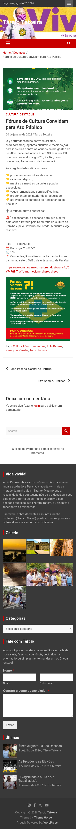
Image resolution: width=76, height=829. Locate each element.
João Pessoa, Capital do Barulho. (31, 369)
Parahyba (12, 350)
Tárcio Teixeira (22, 22)
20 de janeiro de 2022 (19, 134)
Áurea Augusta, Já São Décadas (40, 746)
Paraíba (23, 350)
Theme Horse (43, 817)
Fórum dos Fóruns (34, 346)
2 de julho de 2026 (30, 750)
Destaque (27, 114)
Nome (8, 670)
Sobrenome (46, 683)
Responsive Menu (69, 3)
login (37, 405)
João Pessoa (54, 346)
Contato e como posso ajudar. (26, 691)
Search (66, 431)
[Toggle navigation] (8, 43)
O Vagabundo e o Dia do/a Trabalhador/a (36, 779)
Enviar (10, 725)
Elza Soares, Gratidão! (52, 381)
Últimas (12, 737)
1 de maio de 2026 (30, 766)
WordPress (50, 822)
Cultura (12, 114)
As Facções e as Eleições (36, 761)
